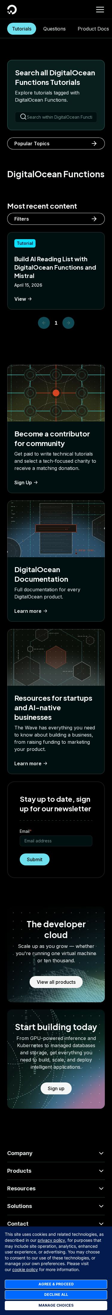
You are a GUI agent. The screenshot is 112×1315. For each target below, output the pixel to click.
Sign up (56, 1088)
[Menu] (100, 9)
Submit (34, 859)
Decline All (56, 1294)
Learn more (28, 611)
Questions (54, 29)
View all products (56, 982)
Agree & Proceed (56, 1284)
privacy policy (51, 1240)
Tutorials (21, 29)
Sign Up (23, 482)
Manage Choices (56, 1305)
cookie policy (25, 1269)
